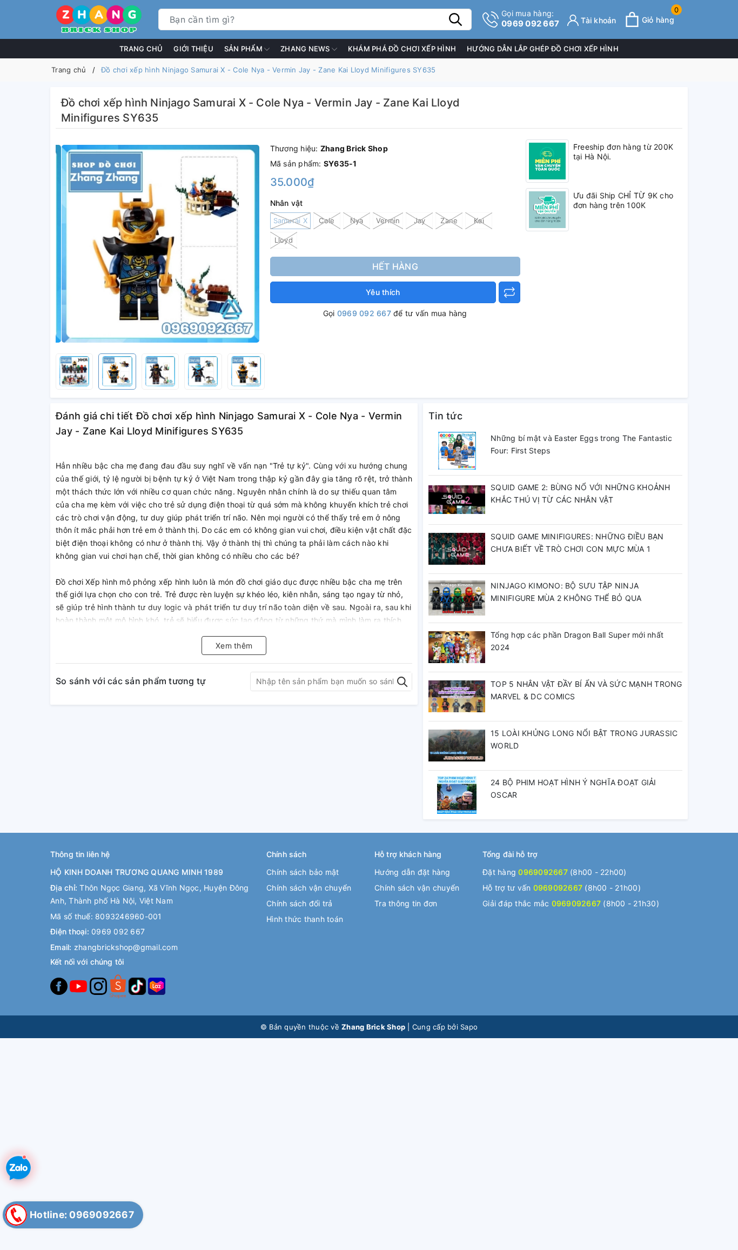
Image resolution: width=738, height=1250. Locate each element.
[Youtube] (79, 985)
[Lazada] (156, 985)
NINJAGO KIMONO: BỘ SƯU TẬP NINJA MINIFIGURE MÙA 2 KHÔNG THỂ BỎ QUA (566, 592)
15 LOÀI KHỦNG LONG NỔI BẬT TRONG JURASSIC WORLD (584, 739)
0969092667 (543, 872)
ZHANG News (306, 48)
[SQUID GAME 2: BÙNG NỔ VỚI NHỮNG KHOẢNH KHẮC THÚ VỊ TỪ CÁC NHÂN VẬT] (456, 500)
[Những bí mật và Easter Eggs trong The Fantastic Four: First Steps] (456, 451)
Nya (357, 220)
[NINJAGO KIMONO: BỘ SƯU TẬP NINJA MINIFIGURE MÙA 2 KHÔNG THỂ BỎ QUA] (456, 598)
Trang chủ (141, 48)
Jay (420, 220)
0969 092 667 (530, 19)
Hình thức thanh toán (304, 919)
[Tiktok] (138, 985)
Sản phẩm (244, 48)
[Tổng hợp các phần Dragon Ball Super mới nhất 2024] (456, 647)
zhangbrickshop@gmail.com (126, 947)
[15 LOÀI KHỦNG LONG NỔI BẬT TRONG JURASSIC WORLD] (456, 746)
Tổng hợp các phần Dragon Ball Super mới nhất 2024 (577, 641)
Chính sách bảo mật (302, 872)
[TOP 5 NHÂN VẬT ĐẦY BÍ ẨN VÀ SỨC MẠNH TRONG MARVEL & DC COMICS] (456, 697)
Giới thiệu (193, 48)
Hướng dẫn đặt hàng (412, 872)
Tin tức (445, 416)
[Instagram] (99, 985)
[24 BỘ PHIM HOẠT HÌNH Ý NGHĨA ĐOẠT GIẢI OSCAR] (456, 795)
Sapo (469, 1026)
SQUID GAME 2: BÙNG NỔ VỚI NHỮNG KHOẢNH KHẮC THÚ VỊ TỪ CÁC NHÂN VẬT (580, 494)
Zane (449, 220)
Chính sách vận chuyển (308, 887)
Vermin (388, 220)
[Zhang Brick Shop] (98, 19)
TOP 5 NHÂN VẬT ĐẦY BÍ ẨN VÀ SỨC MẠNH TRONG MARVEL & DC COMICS (586, 690)
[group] (160, 244)
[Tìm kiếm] (455, 19)
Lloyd (283, 240)
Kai (479, 220)
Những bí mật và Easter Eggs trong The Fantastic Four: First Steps (581, 444)
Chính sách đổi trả (299, 903)
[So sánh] (509, 292)
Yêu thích (383, 292)
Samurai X (290, 220)
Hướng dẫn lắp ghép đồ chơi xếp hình (543, 48)
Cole (326, 220)
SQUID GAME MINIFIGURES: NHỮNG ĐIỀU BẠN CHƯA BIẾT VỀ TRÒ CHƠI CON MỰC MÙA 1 (577, 543)
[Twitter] (119, 985)
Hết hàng (395, 266)
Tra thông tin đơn (405, 903)
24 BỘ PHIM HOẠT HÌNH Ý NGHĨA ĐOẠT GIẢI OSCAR (573, 789)
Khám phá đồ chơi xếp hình (402, 48)
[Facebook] (60, 985)
